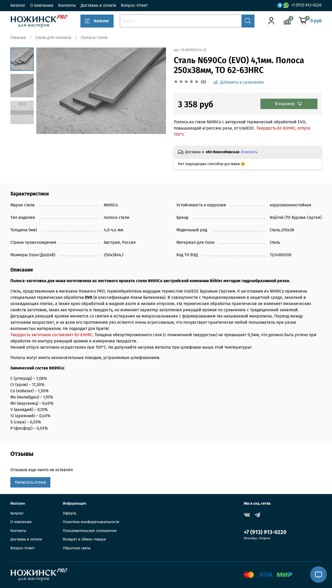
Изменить (249, 152)
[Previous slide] (46, 90)
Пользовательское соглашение (90, 531)
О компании (41, 5)
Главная (18, 37)
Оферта (69, 513)
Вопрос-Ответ (134, 5)
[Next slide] (155, 90)
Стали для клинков (53, 37)
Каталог (17, 5)
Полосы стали (94, 37)
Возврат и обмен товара (84, 539)
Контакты (67, 5)
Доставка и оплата (98, 5)
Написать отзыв (30, 482)
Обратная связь (77, 548)
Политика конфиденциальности (91, 522)
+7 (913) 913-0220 (306, 5)
